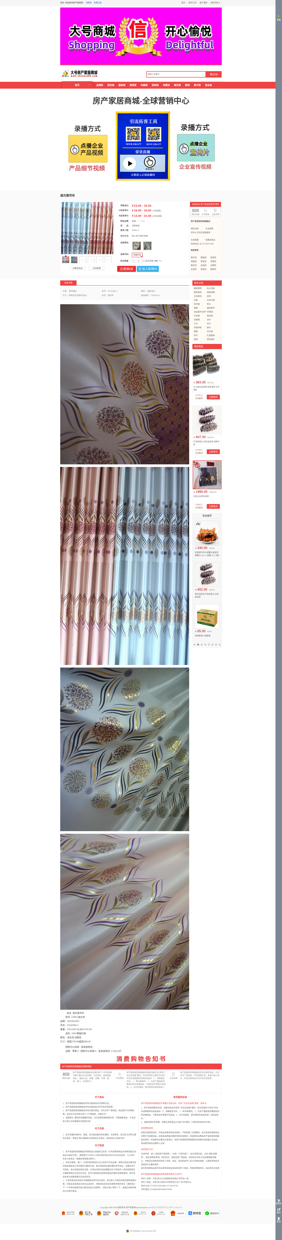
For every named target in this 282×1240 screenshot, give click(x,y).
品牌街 (99, 85)
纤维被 (210, 312)
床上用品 (211, 288)
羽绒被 (197, 320)
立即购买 (126, 269)
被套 (196, 331)
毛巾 (209, 324)
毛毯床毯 (198, 327)
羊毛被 (197, 316)
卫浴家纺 (198, 296)
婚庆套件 (211, 308)
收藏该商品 (78, 268)
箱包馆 (177, 85)
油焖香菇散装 (201, 636)
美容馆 (133, 85)
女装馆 (194, 269)
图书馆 (197, 85)
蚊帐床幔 (211, 292)
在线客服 (97, 268)
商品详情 (68, 283)
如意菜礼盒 (200, 594)
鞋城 (187, 85)
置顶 (279, 1221)
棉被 (196, 308)
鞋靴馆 (213, 269)
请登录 (89, 3)
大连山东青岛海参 (201, 496)
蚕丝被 (210, 316)
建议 (279, 1212)
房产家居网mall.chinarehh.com (138, 1207)
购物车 (279, 1203)
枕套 (196, 339)
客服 (279, 20)
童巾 (209, 327)
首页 (183, 3)
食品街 (203, 265)
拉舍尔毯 (211, 300)
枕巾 (196, 335)
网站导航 (215, 3)
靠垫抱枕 (198, 292)
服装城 (121, 85)
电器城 (144, 85)
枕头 (209, 304)
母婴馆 (166, 85)
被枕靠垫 (198, 288)
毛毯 (196, 300)
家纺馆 (194, 257)
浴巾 (209, 320)
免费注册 (98, 3)
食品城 (208, 85)
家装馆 (155, 85)
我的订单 (192, 3)
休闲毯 (197, 304)
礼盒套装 (211, 335)
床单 (209, 296)
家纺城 (110, 85)
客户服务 (203, 3)
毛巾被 (210, 331)
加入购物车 (148, 269)
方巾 (196, 324)
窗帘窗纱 (211, 339)
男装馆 (203, 269)
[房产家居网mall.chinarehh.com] (76, 74)
